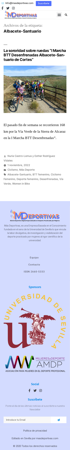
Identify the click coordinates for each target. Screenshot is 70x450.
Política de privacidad (35, 430)
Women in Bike (21, 183)
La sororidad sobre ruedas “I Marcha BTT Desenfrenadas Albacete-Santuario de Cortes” (35, 55)
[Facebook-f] (2, 8)
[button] (43, 3)
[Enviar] (58, 420)
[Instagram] (13, 8)
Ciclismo (12, 169)
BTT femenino (41, 174)
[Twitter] (7, 8)
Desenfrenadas (49, 179)
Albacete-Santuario (19, 174)
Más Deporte (27, 169)
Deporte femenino (27, 179)
